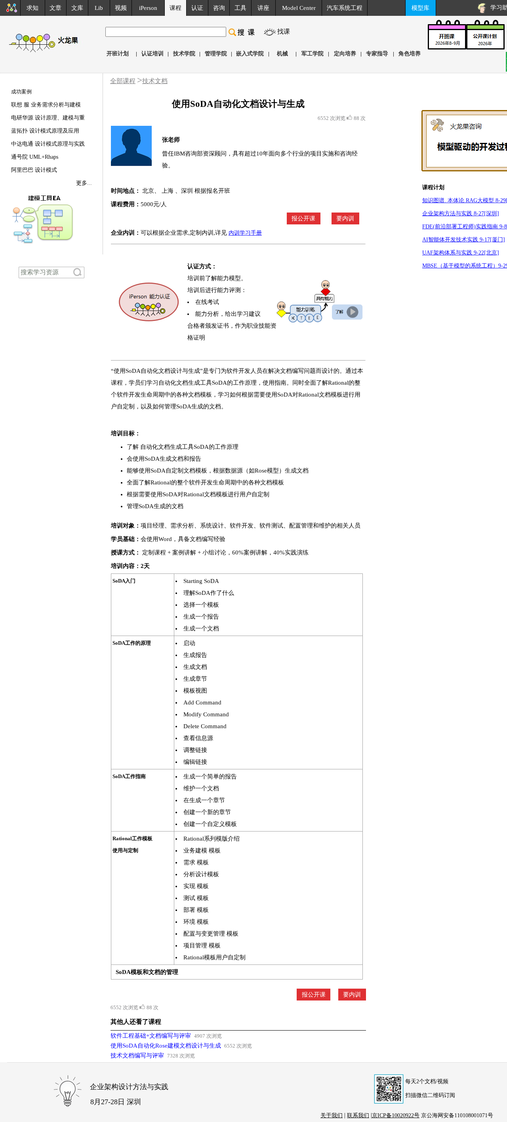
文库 (77, 8)
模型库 (420, 8)
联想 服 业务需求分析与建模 (46, 105)
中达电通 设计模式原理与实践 (48, 144)
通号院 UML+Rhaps (34, 157)
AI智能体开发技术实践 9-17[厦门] (463, 240)
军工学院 (312, 54)
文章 (55, 8)
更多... (84, 183)
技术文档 (155, 81)
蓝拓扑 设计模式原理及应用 (45, 131)
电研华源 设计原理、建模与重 (48, 118)
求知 (32, 8)
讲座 (263, 8)
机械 (282, 54)
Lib (99, 8)
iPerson (148, 8)
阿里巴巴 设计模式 (34, 170)
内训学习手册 (245, 233)
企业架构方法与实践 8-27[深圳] (460, 213)
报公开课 (303, 218)
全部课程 (122, 81)
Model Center (299, 8)
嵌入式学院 (250, 54)
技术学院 (184, 54)
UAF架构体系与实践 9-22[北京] (460, 253)
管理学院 (216, 54)
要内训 (345, 218)
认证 (197, 8)
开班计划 (118, 54)
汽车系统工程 (344, 8)
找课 (283, 31)
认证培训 (152, 54)
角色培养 (409, 54)
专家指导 (377, 54)
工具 (240, 8)
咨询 (219, 8)
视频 (121, 8)
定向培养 (345, 54)
